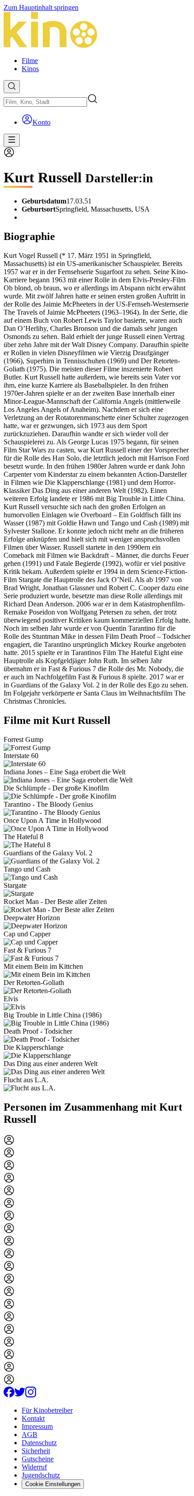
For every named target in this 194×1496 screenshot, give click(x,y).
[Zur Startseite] (97, 31)
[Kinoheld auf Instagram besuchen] (30, 1395)
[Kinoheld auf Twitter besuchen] (19, 1395)
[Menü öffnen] (12, 140)
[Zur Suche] (12, 86)
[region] (97, 914)
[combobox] (45, 102)
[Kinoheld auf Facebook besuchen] (9, 1395)
